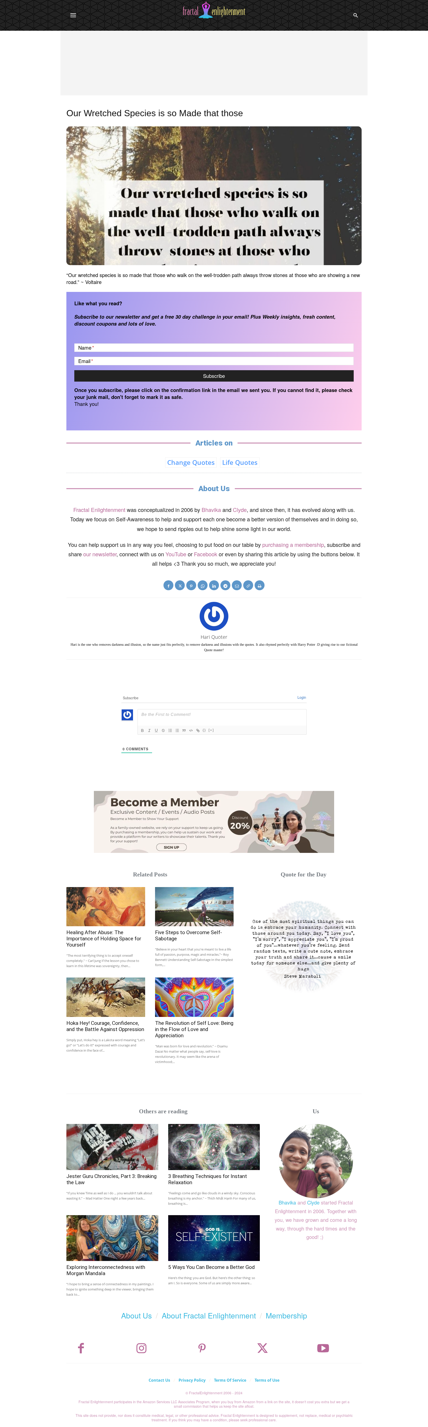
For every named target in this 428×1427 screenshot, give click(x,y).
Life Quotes (240, 462)
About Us (136, 1315)
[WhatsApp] (203, 585)
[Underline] (156, 730)
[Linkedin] (214, 585)
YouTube (175, 554)
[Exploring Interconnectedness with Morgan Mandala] (112, 1238)
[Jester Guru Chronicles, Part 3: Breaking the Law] (112, 1147)
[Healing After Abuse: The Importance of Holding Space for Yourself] (105, 906)
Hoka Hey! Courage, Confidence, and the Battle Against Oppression (105, 1026)
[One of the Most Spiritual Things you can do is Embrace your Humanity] (303, 945)
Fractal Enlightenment (99, 509)
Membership (286, 1315)
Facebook (205, 554)
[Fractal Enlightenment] (214, 10)
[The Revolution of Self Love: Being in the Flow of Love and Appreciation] (194, 997)
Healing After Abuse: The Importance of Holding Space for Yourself (103, 938)
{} (204, 730)
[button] (356, 15)
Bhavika (211, 509)
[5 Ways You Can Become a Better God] (214, 1238)
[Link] (197, 730)
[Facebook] (168, 585)
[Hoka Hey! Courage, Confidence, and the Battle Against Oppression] (105, 997)
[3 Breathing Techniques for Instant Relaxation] (214, 1147)
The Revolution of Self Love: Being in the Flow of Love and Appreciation (194, 1029)
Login (301, 697)
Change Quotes (191, 462)
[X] (180, 585)
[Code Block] (190, 730)
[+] (211, 730)
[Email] (237, 585)
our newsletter (99, 554)
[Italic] (149, 730)
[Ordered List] (170, 730)
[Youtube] (323, 1348)
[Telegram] (225, 585)
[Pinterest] (191, 585)
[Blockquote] (184, 730)
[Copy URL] (248, 585)
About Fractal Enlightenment (209, 1315)
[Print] (260, 585)
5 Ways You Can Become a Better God (211, 1267)
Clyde (240, 509)
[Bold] (142, 730)
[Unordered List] (177, 730)
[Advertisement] (214, 68)
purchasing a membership (293, 544)
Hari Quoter (214, 637)
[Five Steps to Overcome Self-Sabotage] (194, 906)
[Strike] (163, 730)
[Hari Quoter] (214, 616)
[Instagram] (141, 1348)
